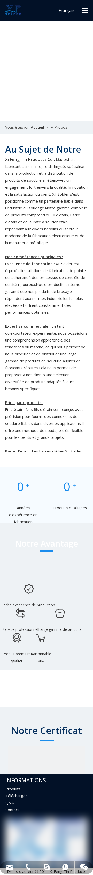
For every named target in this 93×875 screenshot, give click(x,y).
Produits (13, 788)
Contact (12, 809)
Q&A (9, 802)
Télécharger (16, 795)
